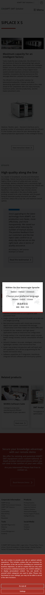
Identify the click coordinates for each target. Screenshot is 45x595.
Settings (22, 591)
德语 (17, 307)
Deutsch (14, 292)
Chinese (30, 299)
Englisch (21, 292)
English (22, 299)
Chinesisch (30, 292)
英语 (22, 307)
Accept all (22, 586)
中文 (27, 307)
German (15, 299)
